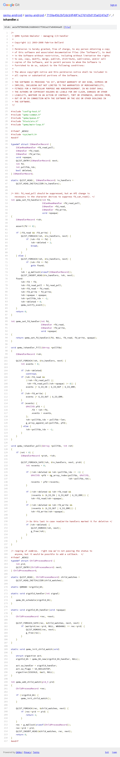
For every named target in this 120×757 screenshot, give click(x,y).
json (114, 752)
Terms (36, 752)
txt (107, 752)
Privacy (27, 752)
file (67, 27)
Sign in (113, 4)
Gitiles (19, 752)
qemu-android (12, 15)
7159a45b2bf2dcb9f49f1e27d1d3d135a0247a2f (78, 15)
